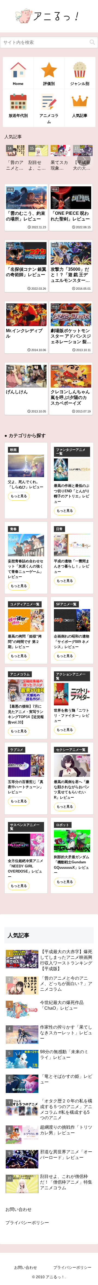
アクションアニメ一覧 (70, 676)
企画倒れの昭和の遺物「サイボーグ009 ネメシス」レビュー (71, 641)
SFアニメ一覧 (66, 604)
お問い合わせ (18, 1209)
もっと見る (19, 496)
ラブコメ (16, 750)
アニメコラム (20, 674)
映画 (13, 450)
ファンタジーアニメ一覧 (70, 451)
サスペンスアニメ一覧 (24, 827)
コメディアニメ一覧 (24, 604)
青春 (13, 529)
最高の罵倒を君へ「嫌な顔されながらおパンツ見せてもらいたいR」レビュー (71, 790)
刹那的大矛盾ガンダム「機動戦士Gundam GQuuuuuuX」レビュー (71, 865)
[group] (27, 160)
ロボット (62, 825)
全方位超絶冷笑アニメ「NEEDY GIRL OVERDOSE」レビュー (25, 868)
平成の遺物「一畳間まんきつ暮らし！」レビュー (71, 566)
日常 (59, 529)
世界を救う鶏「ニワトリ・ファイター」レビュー (71, 715)
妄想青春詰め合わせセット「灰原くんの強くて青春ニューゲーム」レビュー (25, 569)
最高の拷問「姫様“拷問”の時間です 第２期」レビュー (25, 641)
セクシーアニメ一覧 (70, 750)
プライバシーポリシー (27, 1222)
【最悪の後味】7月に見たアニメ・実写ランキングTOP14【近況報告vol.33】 (26, 714)
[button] (92, 42)
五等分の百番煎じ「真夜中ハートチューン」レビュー (25, 787)
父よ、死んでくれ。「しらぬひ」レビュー (25, 484)
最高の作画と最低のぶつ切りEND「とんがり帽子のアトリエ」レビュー (72, 493)
